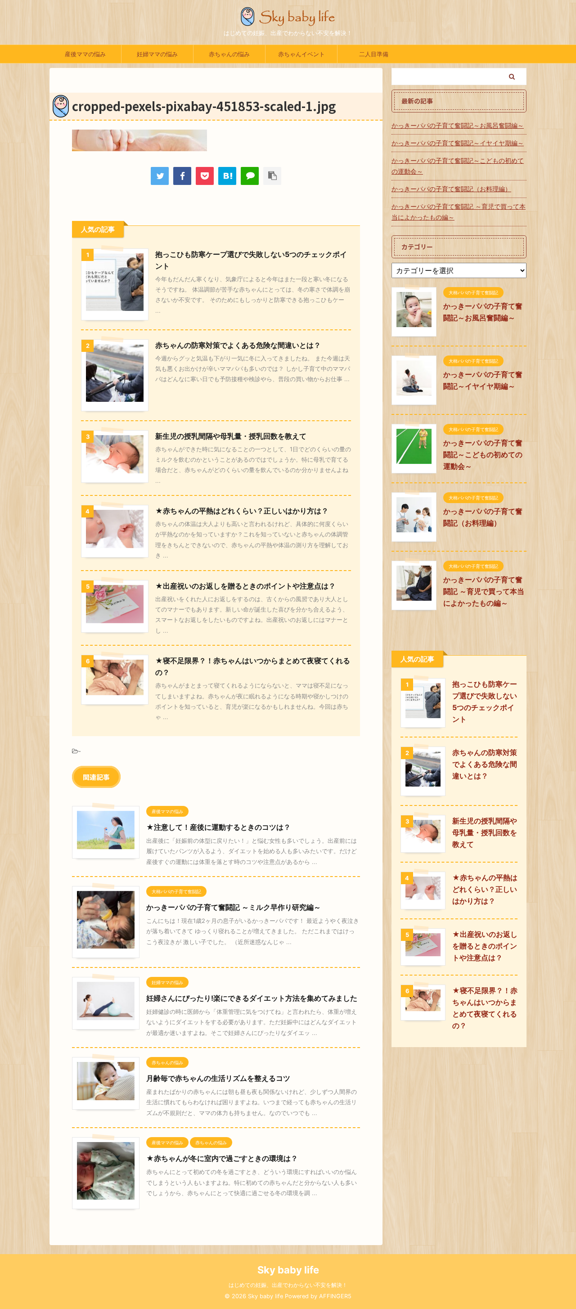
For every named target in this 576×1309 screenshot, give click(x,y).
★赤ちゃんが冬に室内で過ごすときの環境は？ (222, 1158)
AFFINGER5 (335, 1296)
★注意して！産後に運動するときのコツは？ (218, 827)
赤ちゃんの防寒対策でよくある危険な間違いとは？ (238, 345)
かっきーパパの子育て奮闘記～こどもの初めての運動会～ (458, 166)
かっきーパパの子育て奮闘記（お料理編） (451, 189)
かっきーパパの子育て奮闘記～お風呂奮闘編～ (458, 125)
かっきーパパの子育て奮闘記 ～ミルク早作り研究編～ (233, 907)
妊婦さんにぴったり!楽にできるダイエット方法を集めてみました (251, 998)
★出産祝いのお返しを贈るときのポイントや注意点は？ (245, 585)
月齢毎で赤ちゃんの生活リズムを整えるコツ (218, 1078)
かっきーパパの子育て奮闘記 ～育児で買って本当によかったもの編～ (459, 211)
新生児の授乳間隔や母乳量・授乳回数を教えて (230, 436)
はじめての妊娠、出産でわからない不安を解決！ (288, 1285)
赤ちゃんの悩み (229, 54)
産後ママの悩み (85, 54)
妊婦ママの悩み (157, 54)
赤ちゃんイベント (301, 54)
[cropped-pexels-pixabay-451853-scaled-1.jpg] (227, 176)
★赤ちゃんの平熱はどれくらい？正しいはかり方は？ (241, 510)
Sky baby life (288, 1270)
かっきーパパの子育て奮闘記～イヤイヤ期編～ (458, 143)
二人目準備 (373, 54)
